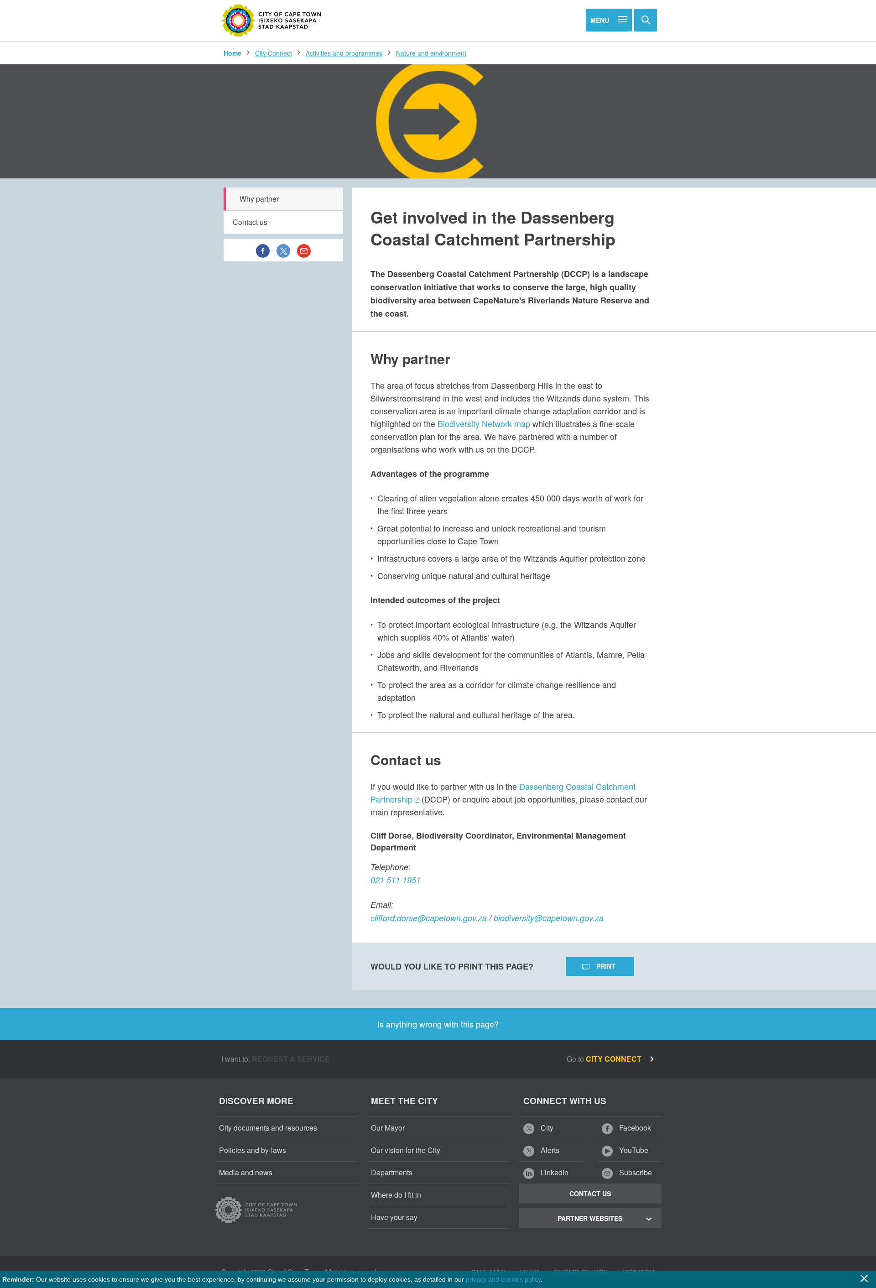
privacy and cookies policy (503, 1279)
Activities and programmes (344, 53)
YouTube (632, 1150)
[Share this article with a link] (304, 250)
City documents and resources (268, 1127)
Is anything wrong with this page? (438, 1024)
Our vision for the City (405, 1150)
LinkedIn (553, 1172)
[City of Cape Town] (271, 20)
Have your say (394, 1217)
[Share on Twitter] (283, 250)
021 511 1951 (395, 880)
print (605, 965)
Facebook (634, 1127)
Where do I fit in (396, 1194)
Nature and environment (431, 53)
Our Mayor (388, 1127)
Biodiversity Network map (484, 423)
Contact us (250, 222)
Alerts (549, 1150)
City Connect (273, 53)
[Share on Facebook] (263, 250)
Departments (391, 1172)
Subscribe (634, 1172)
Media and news (245, 1172)
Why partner (259, 198)
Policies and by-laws (252, 1150)
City (546, 1127)
